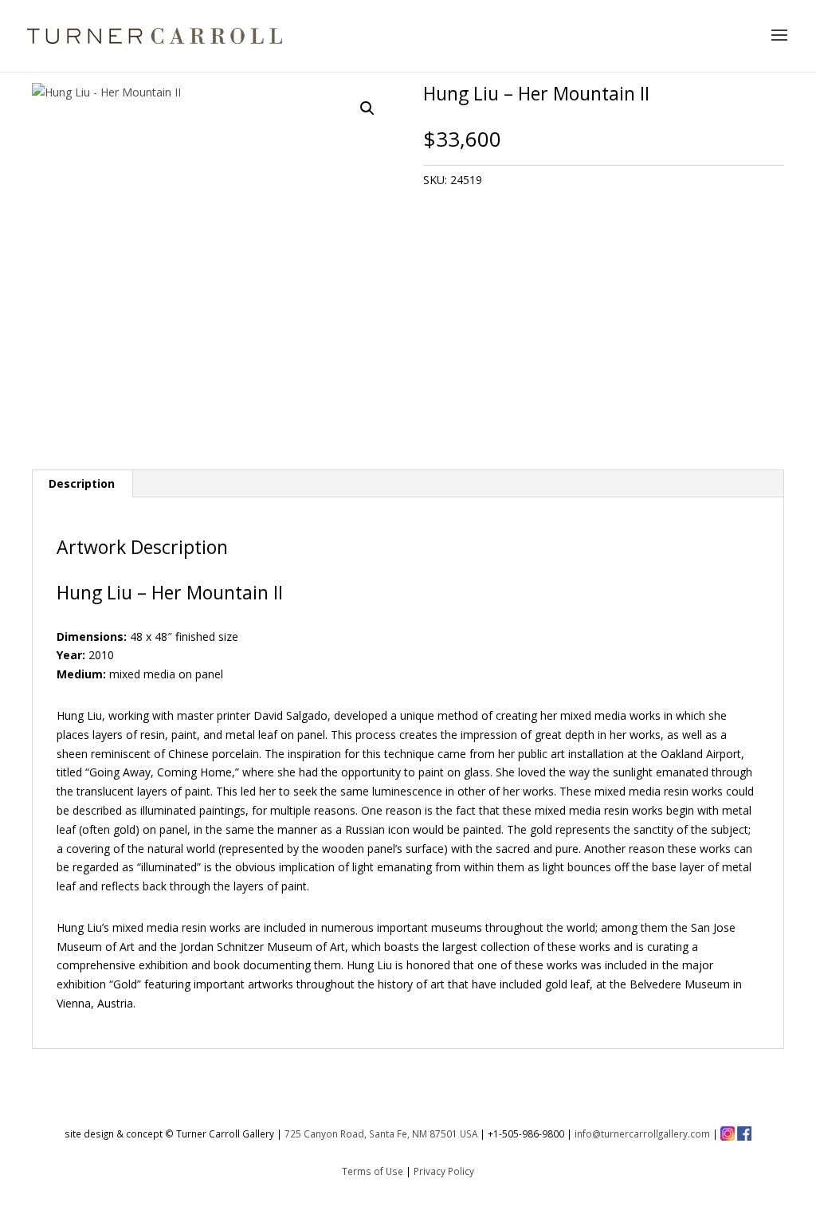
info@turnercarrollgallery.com (642, 1133)
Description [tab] (82, 483)
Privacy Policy (444, 1171)
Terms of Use (372, 1171)
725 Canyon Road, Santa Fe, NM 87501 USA (380, 1133)
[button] (367, 108)
